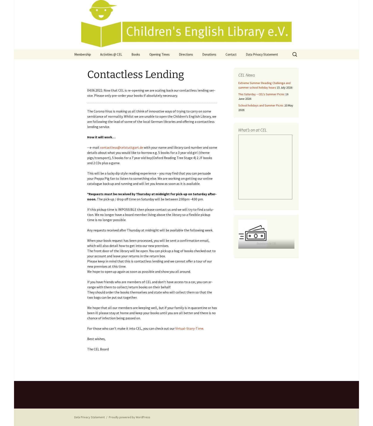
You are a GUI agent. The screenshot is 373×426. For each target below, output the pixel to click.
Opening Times (159, 54)
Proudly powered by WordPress (129, 417)
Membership (82, 54)
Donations (209, 54)
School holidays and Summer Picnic (261, 105)
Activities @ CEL (111, 54)
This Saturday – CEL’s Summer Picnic (261, 94)
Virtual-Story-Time (189, 328)
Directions (186, 54)
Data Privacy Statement (262, 54)
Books (135, 54)
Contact (231, 54)
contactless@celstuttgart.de (121, 147)
